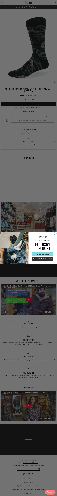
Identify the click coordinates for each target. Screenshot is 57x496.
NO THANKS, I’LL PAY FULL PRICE (42, 258)
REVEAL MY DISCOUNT (42, 254)
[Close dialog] (55, 233)
